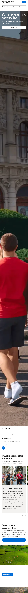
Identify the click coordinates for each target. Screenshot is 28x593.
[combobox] (14, 6)
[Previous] (22, 515)
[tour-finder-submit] (3, 448)
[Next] (25, 515)
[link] (8, 2)
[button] (14, 27)
